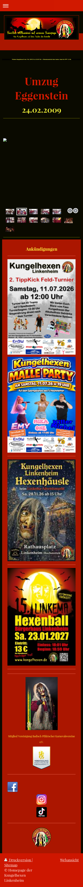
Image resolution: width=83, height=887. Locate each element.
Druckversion (20, 860)
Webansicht (69, 860)
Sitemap (10, 865)
